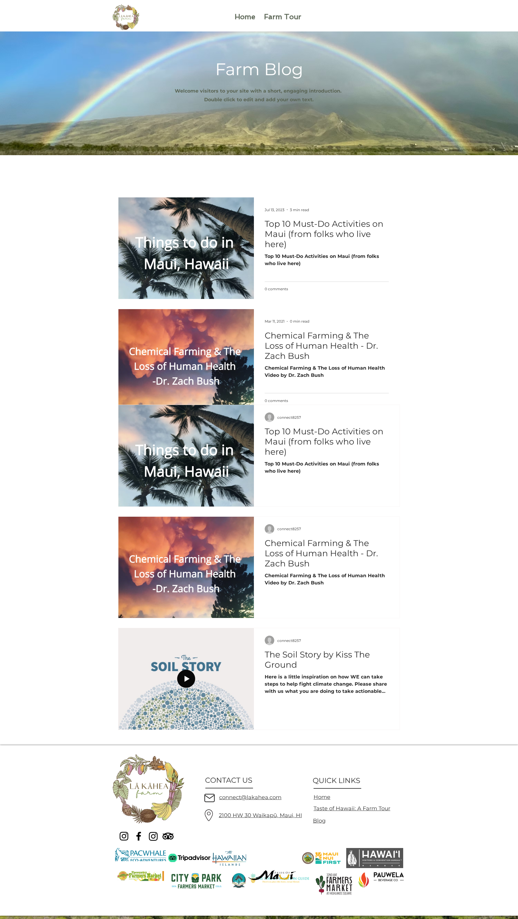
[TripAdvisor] (168, 836)
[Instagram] (124, 836)
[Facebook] (138, 836)
